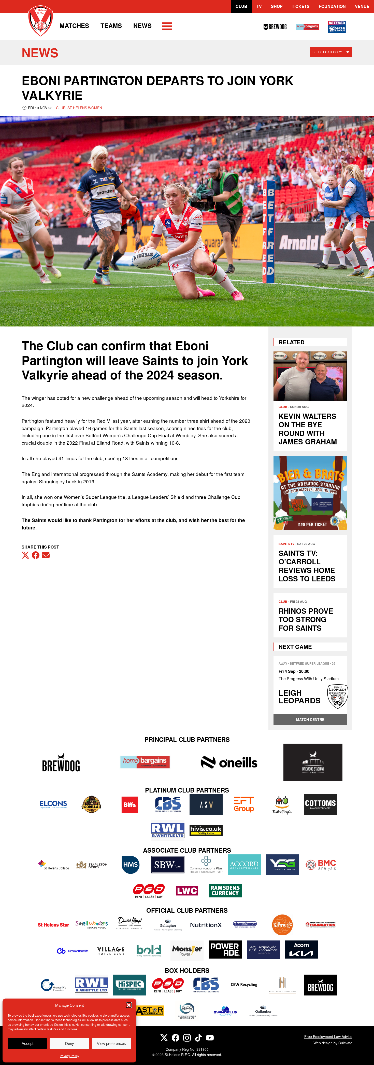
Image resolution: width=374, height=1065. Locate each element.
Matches (74, 25)
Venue (362, 6)
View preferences (111, 1043)
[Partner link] (61, 762)
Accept (27, 1043)
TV (259, 6)
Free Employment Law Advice (328, 1036)
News (142, 25)
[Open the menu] (167, 27)
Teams (111, 25)
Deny (69, 1043)
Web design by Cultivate (332, 1042)
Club (241, 6)
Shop (277, 6)
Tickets (301, 6)
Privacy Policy (69, 1056)
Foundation (332, 6)
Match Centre (310, 719)
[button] (128, 1005)
